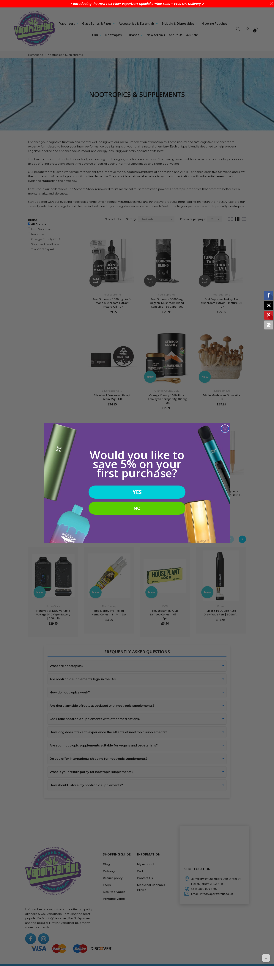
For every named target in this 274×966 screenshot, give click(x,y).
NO (137, 508)
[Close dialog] (225, 428)
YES (137, 492)
